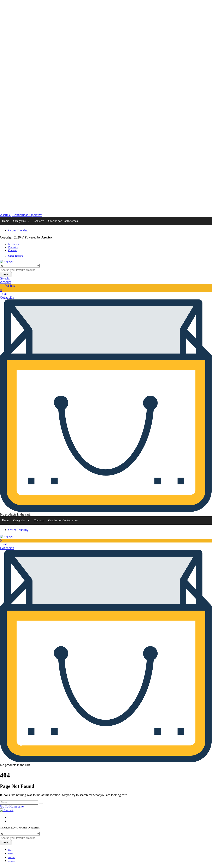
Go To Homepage (12, 806)
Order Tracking (18, 230)
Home (5, 221)
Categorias (19, 221)
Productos (13, 247)
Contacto (39, 221)
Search (6, 274)
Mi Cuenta (13, 244)
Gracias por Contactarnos (63, 221)
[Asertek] (6, 262)
